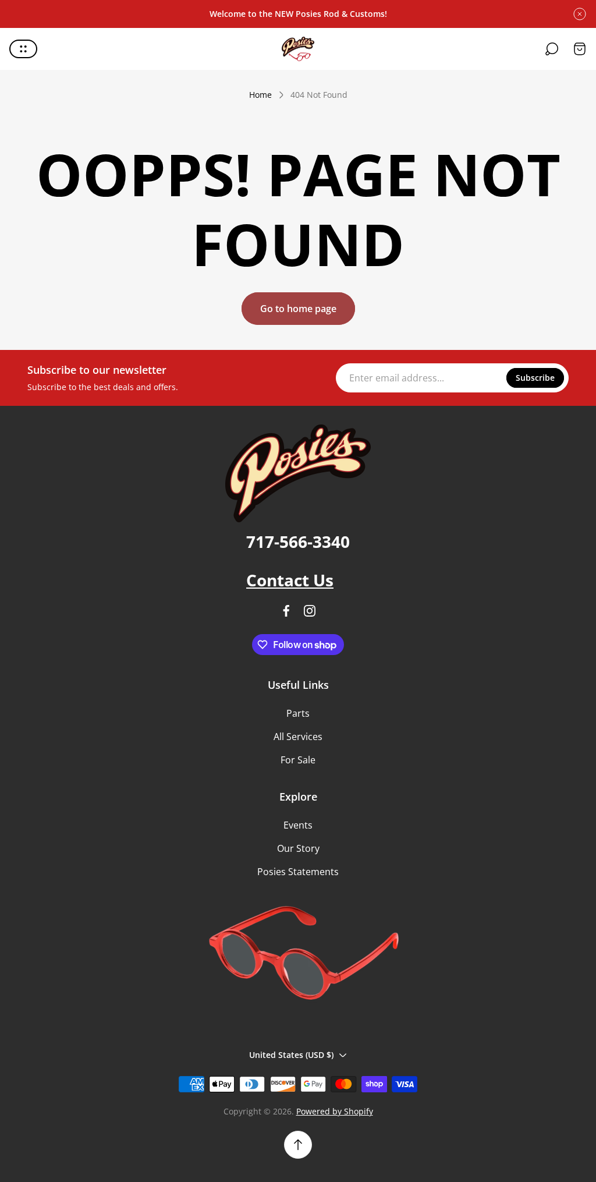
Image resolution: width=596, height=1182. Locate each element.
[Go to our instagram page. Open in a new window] (310, 611)
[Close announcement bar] (580, 14)
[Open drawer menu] (23, 49)
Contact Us (290, 580)
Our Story (298, 848)
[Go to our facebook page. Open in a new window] (286, 611)
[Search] (552, 49)
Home (260, 95)
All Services (298, 736)
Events (298, 825)
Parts (298, 713)
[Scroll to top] (298, 1145)
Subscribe (535, 377)
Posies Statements (298, 871)
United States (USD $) (291, 1054)
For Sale (298, 759)
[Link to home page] (298, 473)
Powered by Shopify (334, 1111)
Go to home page (298, 308)
